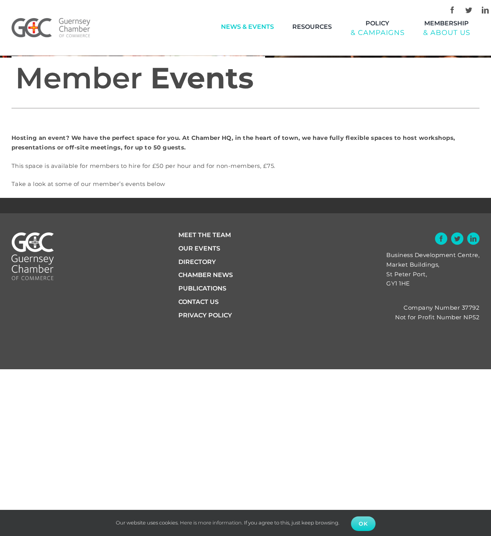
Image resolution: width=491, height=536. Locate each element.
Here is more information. (211, 522)
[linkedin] (485, 10)
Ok (363, 523)
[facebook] (452, 10)
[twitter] (468, 10)
